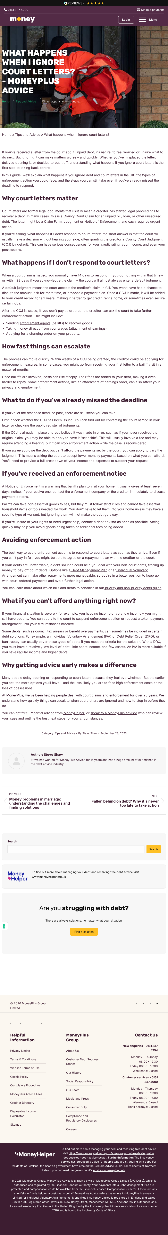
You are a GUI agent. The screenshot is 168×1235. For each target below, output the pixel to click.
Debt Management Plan (88, 570)
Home (6, 134)
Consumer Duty (76, 1107)
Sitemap (15, 1124)
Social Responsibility (79, 1081)
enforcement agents (35, 323)
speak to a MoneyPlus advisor (114, 713)
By (87, 733)
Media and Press (77, 1098)
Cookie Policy (19, 1076)
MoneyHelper (73, 713)
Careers (71, 1129)
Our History (73, 1072)
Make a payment (152, 9)
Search (12, 841)
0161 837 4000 (17, 9)
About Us (72, 1050)
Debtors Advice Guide (108, 1166)
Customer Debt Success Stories (82, 1061)
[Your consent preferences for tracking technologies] (4, 926)
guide (95, 1161)
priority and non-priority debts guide (132, 588)
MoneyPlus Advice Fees (26, 1094)
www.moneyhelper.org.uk (49, 876)
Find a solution (84, 931)
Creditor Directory (22, 1102)
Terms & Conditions (23, 1059)
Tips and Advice (27, 134)
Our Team (72, 1090)
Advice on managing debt (109, 1170)
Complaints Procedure (25, 1085)
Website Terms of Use (25, 1068)
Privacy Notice (20, 1050)
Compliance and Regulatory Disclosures (81, 1118)
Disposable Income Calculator (23, 1113)
